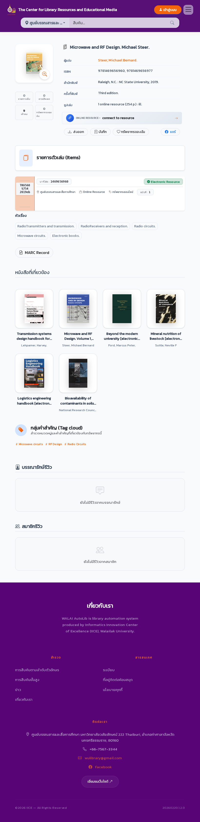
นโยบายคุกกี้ (112, 689)
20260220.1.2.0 (173, 807)
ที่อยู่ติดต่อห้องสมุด (118, 679)
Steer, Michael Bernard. (117, 60)
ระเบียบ (109, 670)
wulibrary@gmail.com (103, 758)
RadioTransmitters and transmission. (45, 226)
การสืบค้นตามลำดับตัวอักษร (37, 670)
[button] (62, 10)
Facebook (103, 767)
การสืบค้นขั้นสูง (27, 679)
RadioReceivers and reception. (104, 226)
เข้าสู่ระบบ (170, 9)
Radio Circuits (76, 444)
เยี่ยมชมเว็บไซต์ (98, 781)
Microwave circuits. (31, 235)
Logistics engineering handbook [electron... (34, 401)
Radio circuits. (145, 226)
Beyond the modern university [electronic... (122, 336)
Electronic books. (66, 235)
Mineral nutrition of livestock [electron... (166, 336)
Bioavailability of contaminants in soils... (78, 401)
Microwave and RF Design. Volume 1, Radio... (78, 336)
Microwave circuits (30, 444)
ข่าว (18, 689)
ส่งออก (78, 131)
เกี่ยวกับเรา (23, 699)
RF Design (55, 444)
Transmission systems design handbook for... (34, 336)
